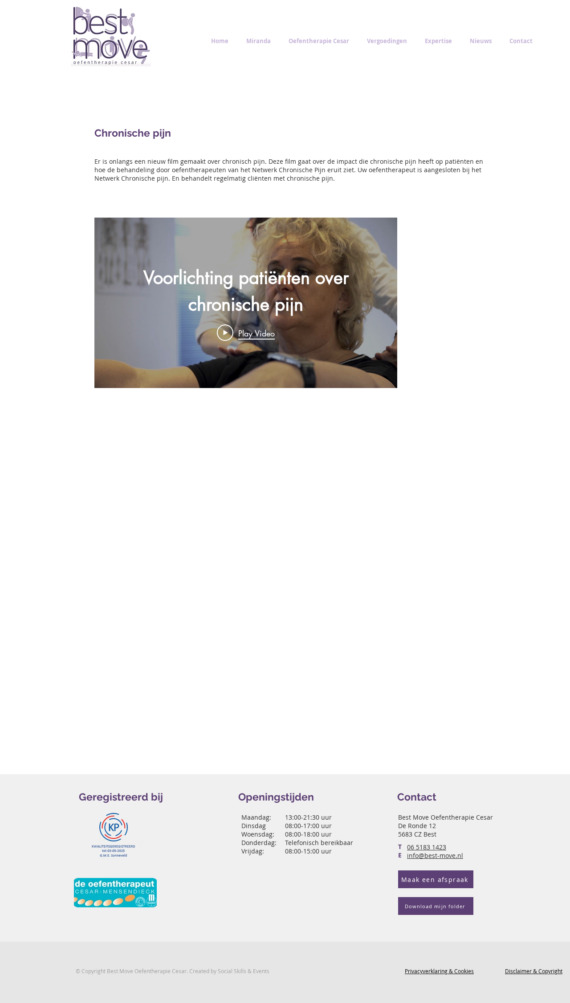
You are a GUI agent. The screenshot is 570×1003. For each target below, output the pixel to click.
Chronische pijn (132, 133)
